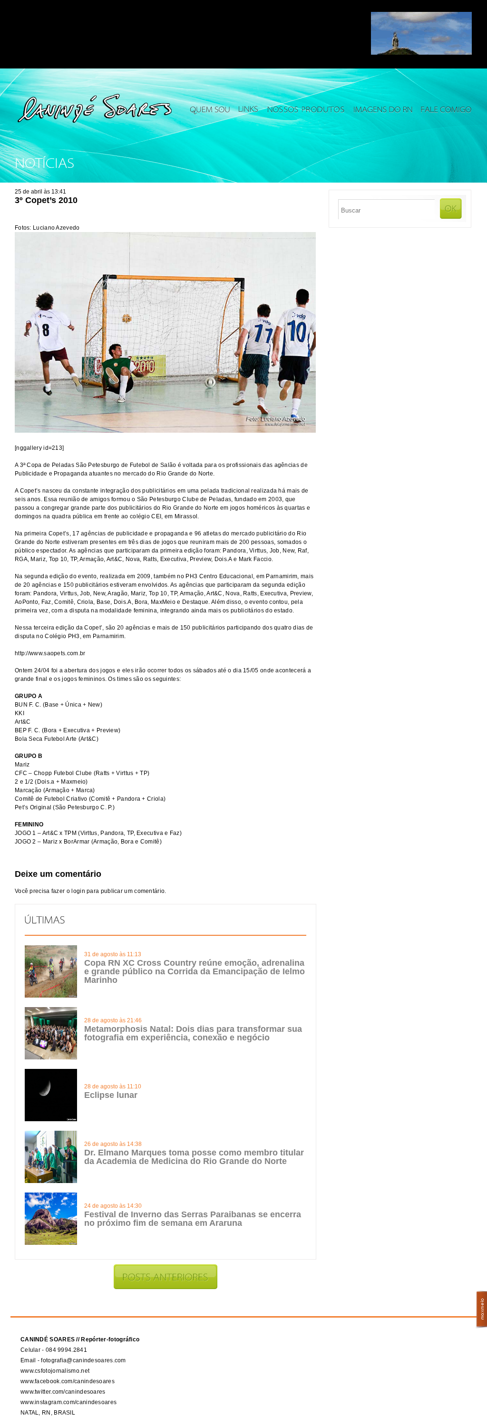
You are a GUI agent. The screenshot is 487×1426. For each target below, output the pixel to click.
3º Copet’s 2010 (46, 200)
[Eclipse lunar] (51, 1119)
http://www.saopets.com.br (50, 653)
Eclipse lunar (110, 1095)
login (78, 891)
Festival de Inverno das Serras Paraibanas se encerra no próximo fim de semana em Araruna (192, 1219)
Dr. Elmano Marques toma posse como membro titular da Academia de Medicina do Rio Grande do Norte (194, 1157)
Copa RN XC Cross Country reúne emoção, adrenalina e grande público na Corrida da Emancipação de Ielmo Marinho (194, 971)
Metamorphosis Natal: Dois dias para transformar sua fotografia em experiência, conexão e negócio (193, 1033)
